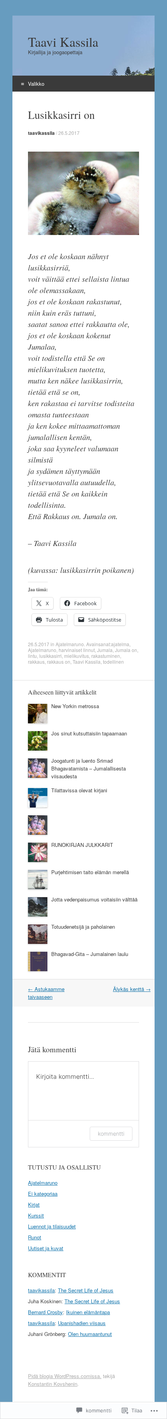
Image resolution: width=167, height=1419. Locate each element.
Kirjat (34, 1204)
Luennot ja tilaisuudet (52, 1226)
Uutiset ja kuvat (45, 1248)
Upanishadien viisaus (82, 1323)
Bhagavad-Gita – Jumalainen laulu (89, 954)
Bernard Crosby (45, 1312)
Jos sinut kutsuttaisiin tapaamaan (89, 733)
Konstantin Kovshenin (52, 1383)
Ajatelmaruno (70, 644)
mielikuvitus (76, 655)
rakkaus (36, 661)
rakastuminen (105, 655)
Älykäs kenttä (132, 989)
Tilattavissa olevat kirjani (79, 790)
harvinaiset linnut (77, 650)
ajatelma (120, 644)
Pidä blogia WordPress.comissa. (64, 1376)
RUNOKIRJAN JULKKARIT (82, 844)
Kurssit (36, 1215)
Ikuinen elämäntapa (88, 1312)
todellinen (113, 661)
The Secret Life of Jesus (85, 1290)
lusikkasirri (50, 655)
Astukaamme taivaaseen (46, 992)
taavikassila (41, 132)
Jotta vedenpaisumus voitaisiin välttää (94, 899)
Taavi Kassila (87, 661)
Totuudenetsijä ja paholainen (83, 926)
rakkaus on (58, 661)
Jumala (105, 650)
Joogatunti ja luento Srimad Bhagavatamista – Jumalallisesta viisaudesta (88, 768)
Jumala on (126, 650)
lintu (32, 655)
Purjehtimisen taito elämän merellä (90, 872)
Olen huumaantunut (90, 1334)
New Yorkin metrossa (75, 706)
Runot (34, 1237)
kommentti (111, 1133)
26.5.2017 (69, 132)
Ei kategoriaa (42, 1193)
